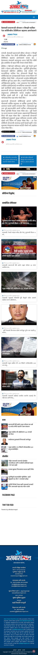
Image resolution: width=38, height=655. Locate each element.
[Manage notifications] (33, 651)
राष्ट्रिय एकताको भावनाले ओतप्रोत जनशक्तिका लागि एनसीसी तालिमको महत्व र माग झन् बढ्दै (20, 463)
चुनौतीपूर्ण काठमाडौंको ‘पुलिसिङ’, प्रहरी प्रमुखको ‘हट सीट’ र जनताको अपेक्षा (19, 478)
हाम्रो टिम (19, 650)
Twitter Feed (7, 505)
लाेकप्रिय (5, 456)
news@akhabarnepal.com (19, 586)
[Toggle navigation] (33, 17)
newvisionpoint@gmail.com (19, 576)
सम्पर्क (23, 650)
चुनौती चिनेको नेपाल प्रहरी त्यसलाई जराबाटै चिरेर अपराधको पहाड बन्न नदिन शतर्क (20, 485)
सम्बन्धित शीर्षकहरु (9, 203)
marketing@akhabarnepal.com (19, 611)
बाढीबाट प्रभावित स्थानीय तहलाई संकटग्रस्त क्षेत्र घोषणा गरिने (17, 385)
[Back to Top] (35, 653)
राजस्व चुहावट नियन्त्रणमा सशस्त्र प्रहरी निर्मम (21, 469)
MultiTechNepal (23, 654)
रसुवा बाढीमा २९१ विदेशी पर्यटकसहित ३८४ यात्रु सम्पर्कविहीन (17, 352)
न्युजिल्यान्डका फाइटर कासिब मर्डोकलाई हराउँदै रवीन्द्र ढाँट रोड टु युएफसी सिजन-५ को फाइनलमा (19, 222)
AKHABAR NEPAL (19, 562)
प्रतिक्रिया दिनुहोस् (8, 193)
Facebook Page (8, 495)
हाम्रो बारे (14, 650)
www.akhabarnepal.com (19, 593)
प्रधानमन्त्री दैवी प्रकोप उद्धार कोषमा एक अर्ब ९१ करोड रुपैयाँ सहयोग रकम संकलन (19, 254)
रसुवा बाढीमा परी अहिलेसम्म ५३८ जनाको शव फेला (18, 288)
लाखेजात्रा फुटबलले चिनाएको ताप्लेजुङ (14, 321)
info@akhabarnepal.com (19, 584)
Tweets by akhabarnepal (9, 509)
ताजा (3, 420)
